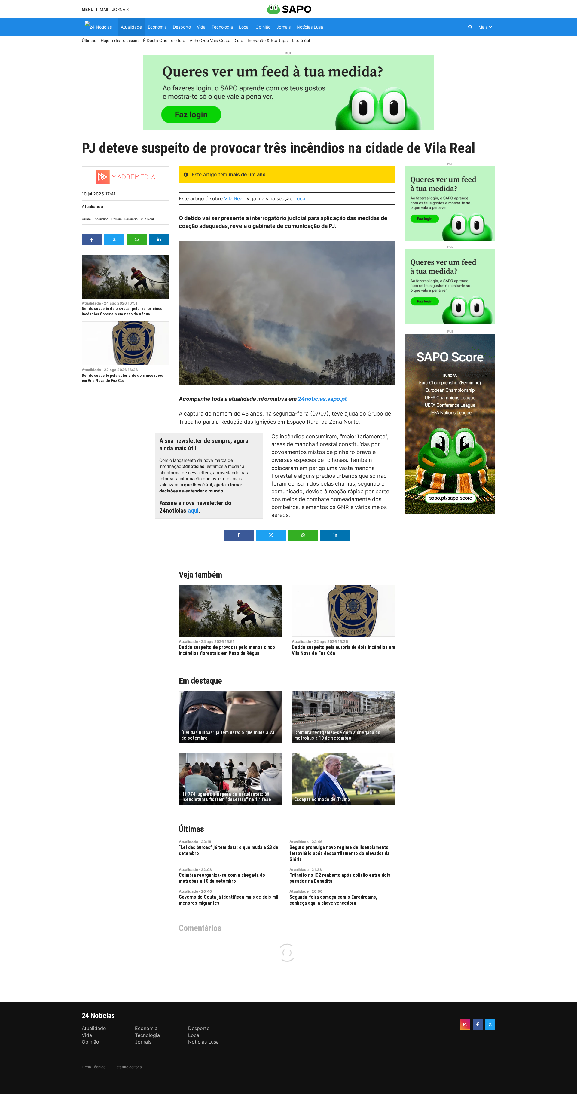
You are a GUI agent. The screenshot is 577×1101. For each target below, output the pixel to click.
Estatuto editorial (128, 1067)
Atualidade (92, 206)
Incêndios (101, 219)
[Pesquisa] (470, 27)
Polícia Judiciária (124, 219)
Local (300, 198)
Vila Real (147, 219)
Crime (86, 219)
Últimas (191, 829)
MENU (87, 9)
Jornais (120, 9)
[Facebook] (478, 1024)
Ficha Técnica (93, 1067)
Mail (104, 9)
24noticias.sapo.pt (322, 399)
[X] (490, 1024)
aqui (193, 510)
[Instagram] (465, 1024)
